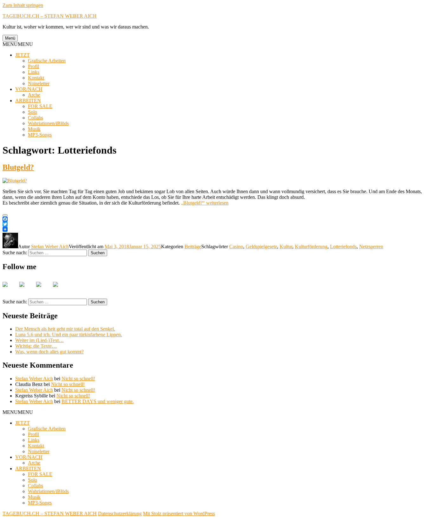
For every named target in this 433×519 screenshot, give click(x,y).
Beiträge (192, 246)
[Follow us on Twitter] (27, 289)
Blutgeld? (18, 167)
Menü (10, 38)
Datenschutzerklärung (120, 513)
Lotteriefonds (343, 246)
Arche (34, 95)
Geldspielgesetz (261, 246)
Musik (34, 129)
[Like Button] (5, 215)
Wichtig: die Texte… (36, 346)
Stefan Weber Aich (50, 246)
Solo (32, 112)
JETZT (22, 55)
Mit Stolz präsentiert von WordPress (179, 513)
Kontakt (36, 77)
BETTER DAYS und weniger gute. (97, 401)
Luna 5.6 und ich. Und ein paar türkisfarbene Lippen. (68, 334)
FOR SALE (40, 106)
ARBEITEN (28, 100)
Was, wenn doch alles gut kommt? (49, 351)
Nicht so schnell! (78, 378)
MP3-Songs (40, 134)
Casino (236, 246)
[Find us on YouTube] (43, 289)
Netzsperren (371, 246)
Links (33, 72)
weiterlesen (205, 203)
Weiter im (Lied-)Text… (39, 340)
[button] (18, 44)
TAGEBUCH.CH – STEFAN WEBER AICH (50, 16)
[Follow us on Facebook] (10, 289)
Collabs (35, 117)
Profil (33, 66)
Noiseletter (38, 83)
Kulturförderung (311, 246)
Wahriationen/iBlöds (48, 123)
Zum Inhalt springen (23, 5)
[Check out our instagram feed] (60, 289)
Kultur (286, 246)
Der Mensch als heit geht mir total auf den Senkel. (65, 329)
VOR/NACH (28, 89)
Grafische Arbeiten (47, 60)
